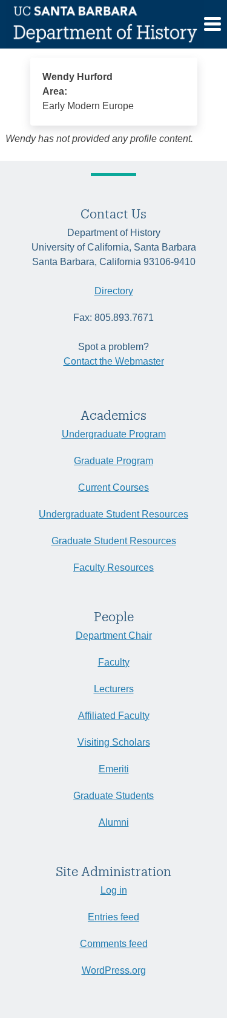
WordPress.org (114, 970)
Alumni (114, 822)
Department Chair (114, 635)
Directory (113, 291)
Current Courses (113, 487)
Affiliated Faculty (114, 715)
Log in (113, 890)
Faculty (114, 662)
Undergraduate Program (114, 434)
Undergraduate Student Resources (113, 514)
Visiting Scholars (113, 742)
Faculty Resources (113, 567)
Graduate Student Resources (113, 541)
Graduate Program (113, 461)
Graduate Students (113, 795)
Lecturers (114, 689)
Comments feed (114, 944)
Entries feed (113, 917)
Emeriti (114, 769)
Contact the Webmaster (114, 361)
